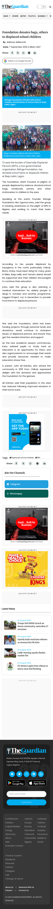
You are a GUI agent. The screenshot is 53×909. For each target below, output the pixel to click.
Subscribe (26, 802)
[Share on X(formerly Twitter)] (18, 52)
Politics (32, 16)
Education (30, 830)
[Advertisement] (26, 708)
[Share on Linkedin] (35, 52)
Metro (23, 16)
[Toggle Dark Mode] (41, 7)
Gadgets (10, 871)
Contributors (11, 818)
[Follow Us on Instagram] (26, 774)
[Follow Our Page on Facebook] (12, 774)
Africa (8, 838)
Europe (28, 822)
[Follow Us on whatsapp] (41, 774)
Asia (7, 841)
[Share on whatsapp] (23, 52)
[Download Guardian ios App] (37, 782)
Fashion (41, 822)
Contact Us (24, 890)
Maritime (41, 838)
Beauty (28, 826)
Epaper (15, 16)
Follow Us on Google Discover (19, 61)
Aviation (9, 822)
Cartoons (29, 834)
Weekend (10, 859)
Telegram (15, 484)
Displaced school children (22, 458)
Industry (41, 830)
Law (7, 874)
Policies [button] (8, 890)
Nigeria (28, 841)
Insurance (42, 834)
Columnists (30, 838)
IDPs (38, 458)
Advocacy (10, 834)
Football (41, 826)
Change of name (14, 878)
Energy (8, 830)
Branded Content (14, 845)
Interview (9, 863)
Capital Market (12, 826)
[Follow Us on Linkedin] (34, 774)
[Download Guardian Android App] (16, 782)
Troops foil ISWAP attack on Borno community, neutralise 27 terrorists (33, 626)
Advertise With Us (26, 887)
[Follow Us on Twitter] (19, 774)
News (6, 16)
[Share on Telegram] (29, 52)
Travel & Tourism (13, 855)
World (40, 841)
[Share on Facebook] (12, 52)
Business (42, 16)
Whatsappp (16, 493)
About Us (9, 887)
